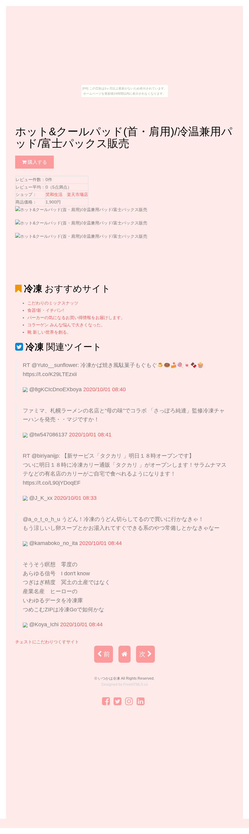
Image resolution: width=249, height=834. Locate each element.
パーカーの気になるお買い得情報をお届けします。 (76, 317)
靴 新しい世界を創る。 (49, 332)
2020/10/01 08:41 (90, 435)
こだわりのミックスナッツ (52, 303)
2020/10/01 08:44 (100, 543)
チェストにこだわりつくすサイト (47, 641)
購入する (36, 162)
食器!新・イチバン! (45, 310)
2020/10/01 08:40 (104, 389)
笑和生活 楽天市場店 (67, 194)
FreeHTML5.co (135, 684)
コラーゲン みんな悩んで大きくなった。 (66, 324)
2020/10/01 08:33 (75, 498)
